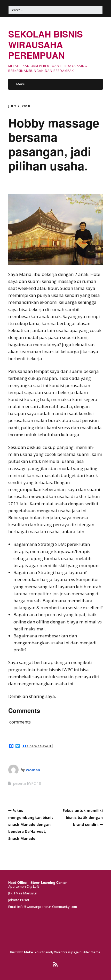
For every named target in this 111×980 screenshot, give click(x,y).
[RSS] (55, 964)
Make (28, 952)
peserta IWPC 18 (27, 783)
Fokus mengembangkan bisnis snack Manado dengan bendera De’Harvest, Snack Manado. (30, 824)
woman (33, 769)
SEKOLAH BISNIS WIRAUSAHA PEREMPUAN (45, 44)
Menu (20, 84)
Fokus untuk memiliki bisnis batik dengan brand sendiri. (83, 817)
